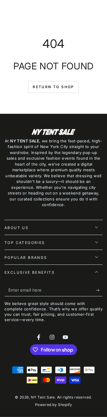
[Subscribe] (99, 290)
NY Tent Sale (43, 397)
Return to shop (53, 87)
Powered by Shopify (53, 404)
